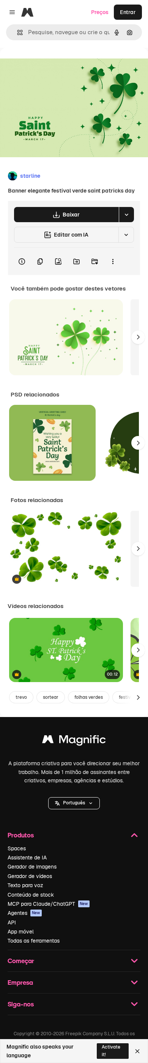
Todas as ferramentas (34, 940)
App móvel (21, 931)
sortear (50, 697)
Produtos (21, 835)
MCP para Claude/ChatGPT (48, 903)
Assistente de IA (27, 857)
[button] (74, 803)
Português (74, 803)
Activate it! (111, 1050)
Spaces (17, 848)
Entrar (128, 12)
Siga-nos (21, 1004)
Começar (21, 961)
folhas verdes (88, 697)
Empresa (20, 982)
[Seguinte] (138, 337)
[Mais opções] (112, 261)
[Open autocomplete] (16, 32)
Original (48, 65)
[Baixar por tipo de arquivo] (126, 214)
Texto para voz (25, 885)
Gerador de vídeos (30, 876)
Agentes (24, 913)
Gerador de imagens (32, 866)
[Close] (137, 1051)
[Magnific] (74, 741)
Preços (100, 12)
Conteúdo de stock (31, 894)
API (12, 922)
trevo (21, 697)
